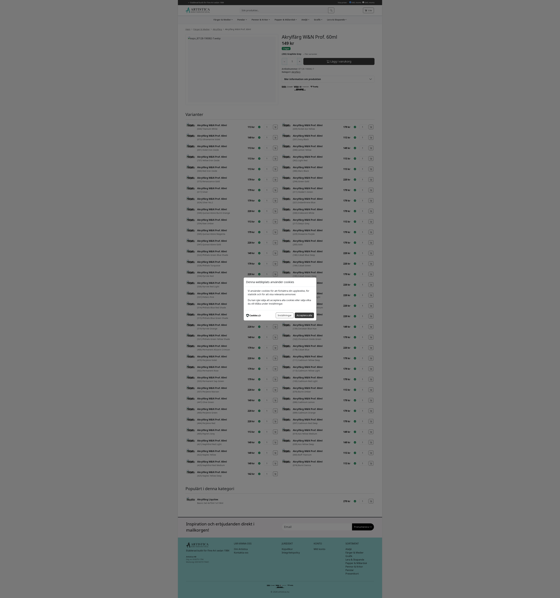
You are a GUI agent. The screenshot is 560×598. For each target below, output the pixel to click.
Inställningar (285, 315)
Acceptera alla (304, 315)
